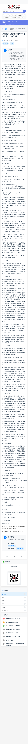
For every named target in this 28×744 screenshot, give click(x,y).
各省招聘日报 (11, 24)
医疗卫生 (19, 15)
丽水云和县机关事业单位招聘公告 (13, 625)
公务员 (10, 15)
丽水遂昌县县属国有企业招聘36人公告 (14, 632)
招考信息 (8, 21)
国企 (23, 15)
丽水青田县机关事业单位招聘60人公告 (14, 629)
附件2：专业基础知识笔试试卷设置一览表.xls (13, 531)
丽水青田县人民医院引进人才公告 (13, 636)
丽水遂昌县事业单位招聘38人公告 (13, 618)
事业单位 (5, 15)
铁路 (23, 17)
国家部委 (6, 17)
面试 (19, 21)
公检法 (14, 15)
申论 (13, 21)
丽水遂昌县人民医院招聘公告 (12, 622)
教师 (10, 17)
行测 (16, 21)
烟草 (19, 17)
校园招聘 (14, 17)
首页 (4, 21)
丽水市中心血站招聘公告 (11, 640)
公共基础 (5, 24)
